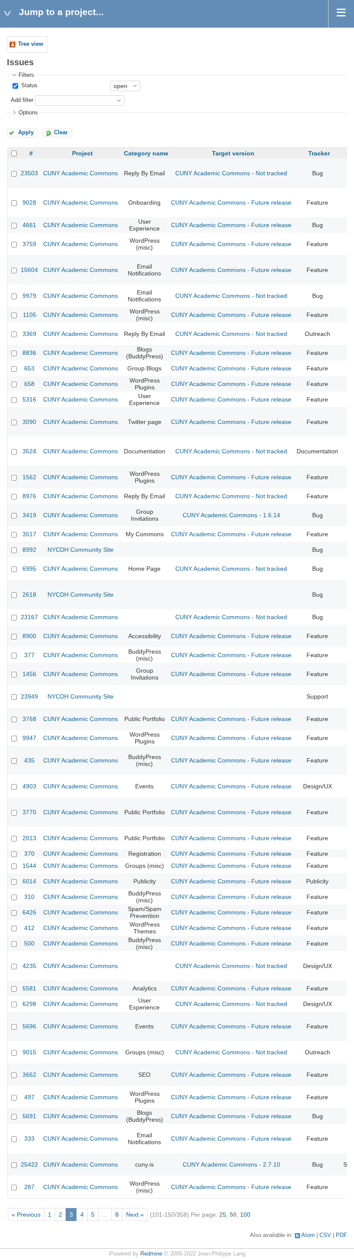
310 (29, 896)
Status (28, 85)
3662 (29, 1074)
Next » (135, 1214)
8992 (29, 549)
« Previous (26, 1214)
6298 (29, 1003)
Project (82, 153)
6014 (29, 881)
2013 (29, 838)
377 (29, 655)
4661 (29, 224)
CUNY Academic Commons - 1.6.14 (231, 515)
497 (29, 1097)
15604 (29, 269)
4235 (29, 965)
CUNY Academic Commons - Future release (231, 202)
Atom (308, 1235)
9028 (29, 202)
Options (28, 113)
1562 (29, 477)
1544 (29, 865)
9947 (29, 737)
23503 (29, 173)
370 (29, 853)
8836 (29, 352)
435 (29, 760)
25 (222, 1214)
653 (29, 368)
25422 (29, 1164)
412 (29, 927)
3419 (29, 515)
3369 (29, 333)
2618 (29, 594)
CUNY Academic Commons (80, 173)
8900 (29, 636)
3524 (29, 451)
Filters (26, 75)
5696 (29, 1026)
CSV (325, 1235)
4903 (29, 786)
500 (29, 943)
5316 (29, 399)
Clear (61, 133)
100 (245, 1214)
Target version (233, 153)
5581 (29, 988)
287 (29, 1186)
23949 (29, 696)
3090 (29, 421)
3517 (29, 534)
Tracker (319, 153)
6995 (29, 568)
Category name (146, 153)
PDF (341, 1235)
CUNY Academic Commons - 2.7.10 (231, 1164)
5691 (29, 1116)
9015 (29, 1052)
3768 (29, 718)
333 (29, 1138)
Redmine (151, 1254)
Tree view (30, 44)
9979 (29, 295)
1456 (29, 674)
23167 (29, 617)
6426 (29, 912)
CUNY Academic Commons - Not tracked (231, 173)
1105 (29, 314)
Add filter (22, 100)
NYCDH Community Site (80, 549)
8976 (29, 496)
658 (29, 383)
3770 (29, 812)
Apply (26, 133)
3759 (29, 243)
